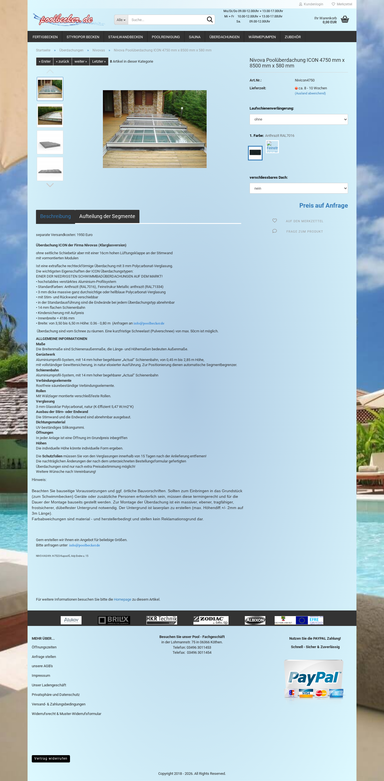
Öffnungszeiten (44, 647)
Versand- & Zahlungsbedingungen (58, 704)
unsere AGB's (42, 666)
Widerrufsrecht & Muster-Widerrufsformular (66, 714)
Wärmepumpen (262, 37)
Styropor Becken (83, 37)
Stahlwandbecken (125, 37)
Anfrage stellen (44, 657)
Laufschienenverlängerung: (272, 108)
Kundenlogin (312, 4)
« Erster (45, 61)
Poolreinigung (166, 37)
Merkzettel (343, 4)
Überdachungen (224, 37)
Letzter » (99, 61)
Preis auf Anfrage (323, 205)
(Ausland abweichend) (310, 93)
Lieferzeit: (258, 88)
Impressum (41, 675)
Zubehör (293, 37)
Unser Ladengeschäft (49, 685)
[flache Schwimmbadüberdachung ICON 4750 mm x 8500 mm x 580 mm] (155, 129)
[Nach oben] (368, 772)
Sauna (194, 37)
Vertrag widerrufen (50, 758)
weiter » (80, 61)
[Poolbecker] (69, 19)
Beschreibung (55, 216)
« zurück (62, 61)
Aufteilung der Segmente (107, 216)
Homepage (122, 599)
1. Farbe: (272, 135)
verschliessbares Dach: (269, 177)
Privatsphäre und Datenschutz (56, 695)
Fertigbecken (45, 37)
